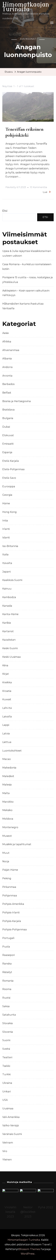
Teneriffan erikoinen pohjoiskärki (24, 132)
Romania (8, 980)
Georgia (7, 494)
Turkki (6, 1074)
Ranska (7, 963)
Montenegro (10, 827)
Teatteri (7, 1057)
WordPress (27, 1253)
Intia (5, 520)
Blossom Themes (29, 1249)
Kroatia (6, 691)
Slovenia (7, 1031)
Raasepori (8, 955)
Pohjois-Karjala (11, 921)
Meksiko (7, 810)
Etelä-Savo (9, 477)
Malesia (7, 784)
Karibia (6, 622)
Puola (6, 946)
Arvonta (7, 375)
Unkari (6, 1091)
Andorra (7, 367)
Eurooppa (8, 486)
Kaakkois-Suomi (12, 580)
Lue (45, 192)
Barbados (8, 384)
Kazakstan (9, 639)
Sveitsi (6, 1048)
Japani (6, 571)
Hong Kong (9, 512)
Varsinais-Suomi (12, 1134)
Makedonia (9, 767)
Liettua (6, 742)
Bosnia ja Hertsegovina (16, 401)
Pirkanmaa (9, 886)
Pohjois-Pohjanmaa (14, 929)
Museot (7, 835)
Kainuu (7, 588)
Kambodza (9, 597)
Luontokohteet (12, 750)
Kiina (5, 665)
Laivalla (7, 716)
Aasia (5, 333)
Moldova (7, 818)
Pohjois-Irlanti (11, 912)
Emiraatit (8, 443)
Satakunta (9, 1014)
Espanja (7, 452)
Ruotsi (6, 997)
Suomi (6, 1040)
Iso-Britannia (10, 546)
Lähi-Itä (7, 707)
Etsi (4, 210)
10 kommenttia (38, 188)
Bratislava (8, 409)
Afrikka (6, 341)
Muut (5, 852)
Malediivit (8, 776)
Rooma (6, 989)
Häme (6, 503)
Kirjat (5, 673)
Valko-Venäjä (10, 1125)
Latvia (6, 733)
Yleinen (7, 1159)
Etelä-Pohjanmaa (13, 469)
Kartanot (8, 631)
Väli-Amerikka (11, 1117)
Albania (7, 358)
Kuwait (6, 699)
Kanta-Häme (10, 614)
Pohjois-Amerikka (13, 903)
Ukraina (7, 1082)
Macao (6, 759)
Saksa (6, 1006)
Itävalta (7, 563)
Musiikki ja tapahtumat (16, 844)
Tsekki (6, 1065)
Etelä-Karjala (10, 460)
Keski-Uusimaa (11, 656)
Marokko (8, 801)
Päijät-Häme (10, 869)
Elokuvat (8, 435)
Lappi (5, 724)
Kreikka (7, 682)
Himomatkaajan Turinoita (25, 7)
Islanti (6, 537)
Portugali (8, 938)
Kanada (7, 605)
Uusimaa (7, 1108)
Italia (5, 554)
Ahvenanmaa (10, 350)
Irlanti (6, 528)
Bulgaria (7, 418)
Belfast (6, 392)
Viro (4, 1151)
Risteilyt (7, 972)
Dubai (6, 426)
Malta (6, 793)
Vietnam (7, 1142)
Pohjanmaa (9, 895)
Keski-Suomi (10, 648)
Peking (6, 878)
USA (5, 1099)
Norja (5, 861)
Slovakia (7, 1023)
